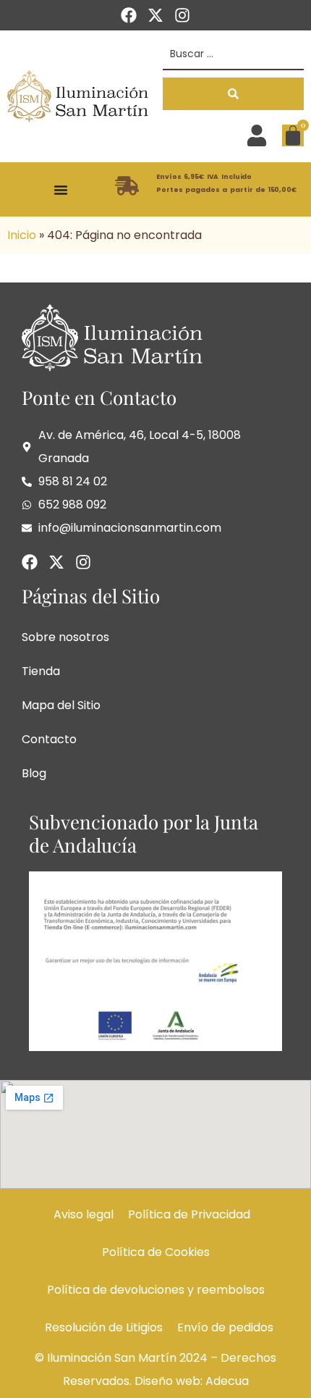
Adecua (227, 1381)
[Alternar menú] (61, 190)
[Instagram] (182, 15)
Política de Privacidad (189, 1214)
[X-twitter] (155, 15)
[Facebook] (129, 15)
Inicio (21, 235)
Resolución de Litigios (104, 1327)
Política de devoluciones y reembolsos (156, 1289)
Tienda (41, 671)
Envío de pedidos (225, 1327)
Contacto (49, 739)
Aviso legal (84, 1214)
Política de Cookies (156, 1252)
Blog (34, 773)
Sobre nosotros (65, 637)
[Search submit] (233, 94)
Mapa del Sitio (61, 705)
